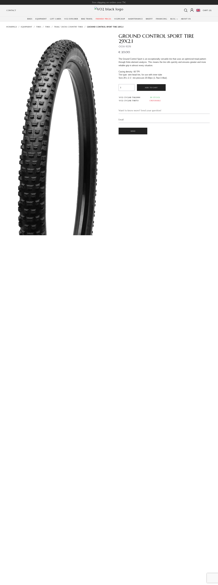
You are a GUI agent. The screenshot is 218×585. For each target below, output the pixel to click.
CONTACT (11, 10)
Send (133, 131)
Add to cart (151, 88)
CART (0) (207, 10)
